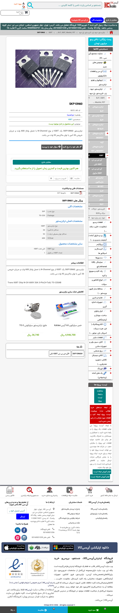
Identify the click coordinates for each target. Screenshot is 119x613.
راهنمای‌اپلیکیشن (102, 518)
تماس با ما (14, 582)
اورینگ (100, 368)
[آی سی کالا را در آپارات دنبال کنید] (18, 538)
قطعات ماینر (98, 337)
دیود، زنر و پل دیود (98, 217)
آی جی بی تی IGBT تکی (97, 162)
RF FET (100, 186)
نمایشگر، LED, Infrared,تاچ (99, 264)
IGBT (50, 32)
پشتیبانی (51, 585)
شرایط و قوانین (24, 582)
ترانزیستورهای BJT (97, 109)
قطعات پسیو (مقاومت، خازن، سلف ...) (98, 227)
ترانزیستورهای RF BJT (97, 126)
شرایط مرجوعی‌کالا (73, 513)
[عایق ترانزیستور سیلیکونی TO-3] (33, 310)
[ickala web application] (63, 547)
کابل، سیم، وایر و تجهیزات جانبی (98, 344)
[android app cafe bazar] (38, 547)
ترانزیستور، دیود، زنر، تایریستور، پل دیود (92, 32)
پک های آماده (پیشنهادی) (99, 375)
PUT (101, 204)
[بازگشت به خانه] (110, 32)
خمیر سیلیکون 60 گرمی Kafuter (68, 325)
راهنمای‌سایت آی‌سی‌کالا (99, 509)
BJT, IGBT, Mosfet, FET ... (65, 32)
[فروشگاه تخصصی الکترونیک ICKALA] (111, 4)
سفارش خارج (46, 162)
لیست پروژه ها (100, 384)
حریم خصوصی (36, 582)
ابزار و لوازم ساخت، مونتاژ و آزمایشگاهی (100, 315)
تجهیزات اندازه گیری (99, 304)
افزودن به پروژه (60, 178)
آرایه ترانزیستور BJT (97, 118)
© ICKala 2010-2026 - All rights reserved (59, 605)
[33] (14, 547)
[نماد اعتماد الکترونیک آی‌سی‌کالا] (15, 568)
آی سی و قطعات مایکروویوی (98, 73)
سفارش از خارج (111, 20)
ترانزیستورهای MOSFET (97, 135)
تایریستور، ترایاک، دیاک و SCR (98, 211)
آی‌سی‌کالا (28, 589)
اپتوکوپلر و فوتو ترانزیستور (99, 82)
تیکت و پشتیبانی (74, 522)
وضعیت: (77, 114)
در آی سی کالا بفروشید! (79, 20)
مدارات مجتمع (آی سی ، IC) (98, 56)
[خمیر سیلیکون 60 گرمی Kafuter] (68, 310)
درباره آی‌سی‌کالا (48, 582)
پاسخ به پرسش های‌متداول (70, 509)
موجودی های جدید (100, 64)
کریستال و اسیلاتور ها (101, 251)
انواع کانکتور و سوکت (99, 282)
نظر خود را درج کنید (71, 147)
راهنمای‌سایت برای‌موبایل (99, 513)
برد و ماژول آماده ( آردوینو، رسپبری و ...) (98, 237)
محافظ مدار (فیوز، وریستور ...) (98, 291)
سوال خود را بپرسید (50, 147)
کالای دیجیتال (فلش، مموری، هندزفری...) (99, 360)
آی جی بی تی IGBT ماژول (97, 171)
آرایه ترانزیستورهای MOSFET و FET (97, 147)
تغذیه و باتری (97, 297)
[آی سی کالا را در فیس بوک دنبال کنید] (24, 530)
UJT (101, 191)
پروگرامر (99, 244)
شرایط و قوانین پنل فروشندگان (69, 518)
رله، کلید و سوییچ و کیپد (98, 273)
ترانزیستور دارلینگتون (99, 180)
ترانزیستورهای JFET (97, 198)
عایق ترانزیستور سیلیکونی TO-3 (33, 325)
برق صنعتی (98, 350)
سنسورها (99, 257)
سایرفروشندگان (97, 20)
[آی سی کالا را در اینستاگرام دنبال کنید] (24, 538)
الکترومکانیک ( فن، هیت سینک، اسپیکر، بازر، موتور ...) (98, 329)
